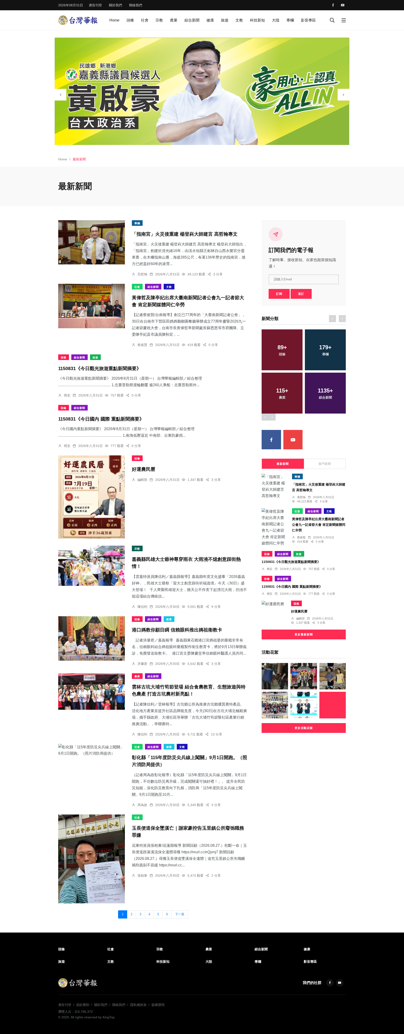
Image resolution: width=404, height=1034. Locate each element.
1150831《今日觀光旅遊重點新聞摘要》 (99, 368)
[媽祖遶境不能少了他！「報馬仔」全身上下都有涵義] (332, 705)
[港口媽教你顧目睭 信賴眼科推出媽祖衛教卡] (91, 638)
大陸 (275, 20)
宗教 (159, 20)
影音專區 (308, 20)
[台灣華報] (78, 20)
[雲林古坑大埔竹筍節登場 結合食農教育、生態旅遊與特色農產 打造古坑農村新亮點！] (91, 691)
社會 (144, 20)
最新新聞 (283, 463)
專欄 (290, 20)
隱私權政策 (138, 1005)
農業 (173, 20)
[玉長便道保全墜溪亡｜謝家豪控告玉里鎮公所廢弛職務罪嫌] (91, 858)
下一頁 (179, 914)
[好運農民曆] (91, 497)
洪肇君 (142, 664)
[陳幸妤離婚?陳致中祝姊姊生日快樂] (332, 676)
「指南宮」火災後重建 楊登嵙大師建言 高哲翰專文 (185, 234)
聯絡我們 (135, 5)
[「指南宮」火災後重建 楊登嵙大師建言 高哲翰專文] (91, 242)
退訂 (301, 293)
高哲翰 (142, 274)
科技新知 (257, 20)
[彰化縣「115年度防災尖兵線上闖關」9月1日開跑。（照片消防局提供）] (91, 750)
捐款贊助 (82, 1005)
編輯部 (142, 480)
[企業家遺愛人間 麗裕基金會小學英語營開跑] (275, 705)
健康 (210, 20)
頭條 (130, 20)
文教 (239, 20)
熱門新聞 (325, 463)
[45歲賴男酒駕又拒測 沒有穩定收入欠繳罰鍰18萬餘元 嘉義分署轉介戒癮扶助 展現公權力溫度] (275, 676)
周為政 (142, 805)
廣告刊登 (95, 5)
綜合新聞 (191, 20)
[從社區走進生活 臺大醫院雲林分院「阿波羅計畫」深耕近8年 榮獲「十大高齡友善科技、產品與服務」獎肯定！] (303, 705)
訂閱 (279, 293)
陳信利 (142, 607)
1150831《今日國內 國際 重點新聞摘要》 (101, 418)
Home (114, 20)
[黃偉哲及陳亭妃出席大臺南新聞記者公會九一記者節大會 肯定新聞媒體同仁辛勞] (91, 306)
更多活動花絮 (304, 728)
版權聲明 (158, 1005)
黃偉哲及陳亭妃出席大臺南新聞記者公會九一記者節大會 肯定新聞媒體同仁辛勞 (318, 524)
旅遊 (224, 20)
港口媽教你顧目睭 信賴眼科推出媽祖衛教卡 (177, 630)
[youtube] (343, 5)
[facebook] (333, 5)
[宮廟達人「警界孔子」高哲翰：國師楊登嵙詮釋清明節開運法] (303, 676)
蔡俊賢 (142, 345)
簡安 (67, 395)
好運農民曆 (143, 469)
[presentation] (60, 95)
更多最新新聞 (304, 634)
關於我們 (115, 5)
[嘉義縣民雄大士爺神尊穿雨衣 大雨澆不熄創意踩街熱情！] (91, 566)
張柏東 (142, 875)
